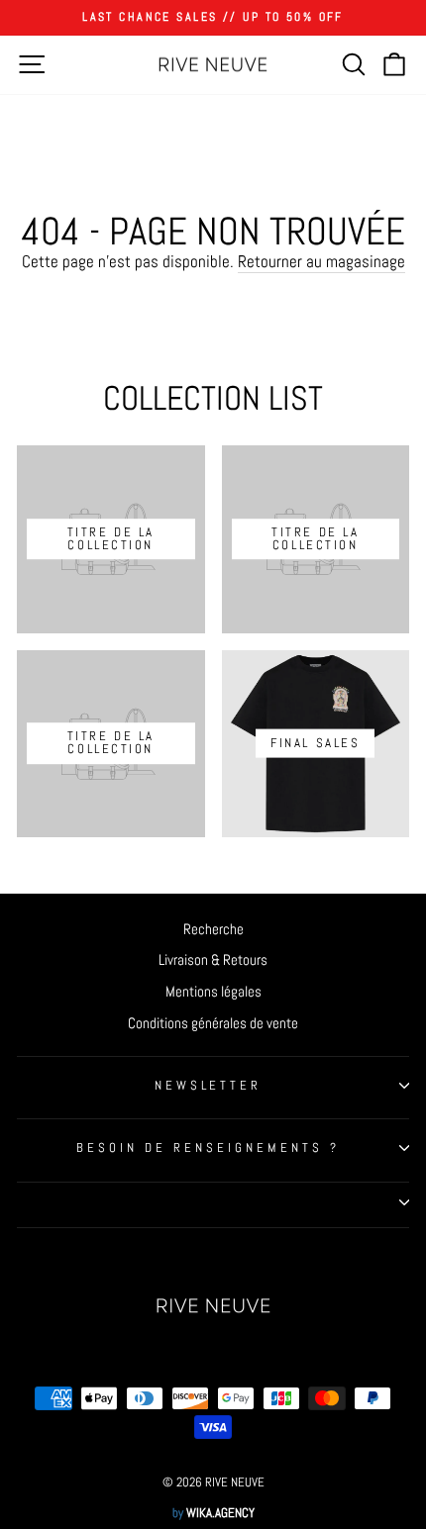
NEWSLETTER (209, 1085)
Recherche (213, 929)
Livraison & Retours (213, 960)
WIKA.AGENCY (220, 1513)
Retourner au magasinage (321, 261)
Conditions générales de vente (213, 1023)
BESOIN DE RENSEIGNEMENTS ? (207, 1147)
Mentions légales (213, 992)
